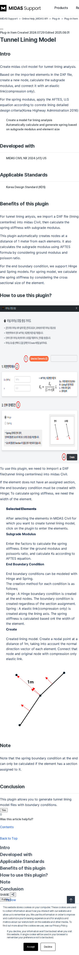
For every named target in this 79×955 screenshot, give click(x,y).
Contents (6, 827)
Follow (5, 899)
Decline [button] (48, 946)
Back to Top (8, 838)
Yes (4, 810)
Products (61, 8)
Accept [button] (30, 946)
